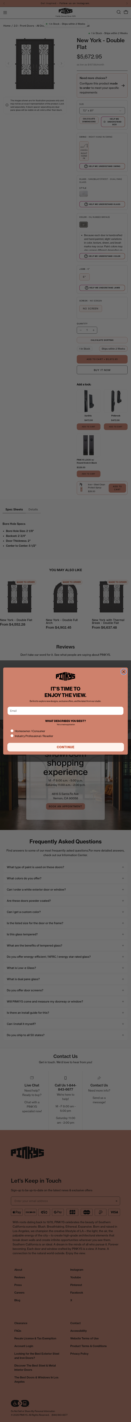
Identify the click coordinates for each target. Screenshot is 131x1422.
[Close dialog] (124, 672)
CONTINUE (66, 747)
